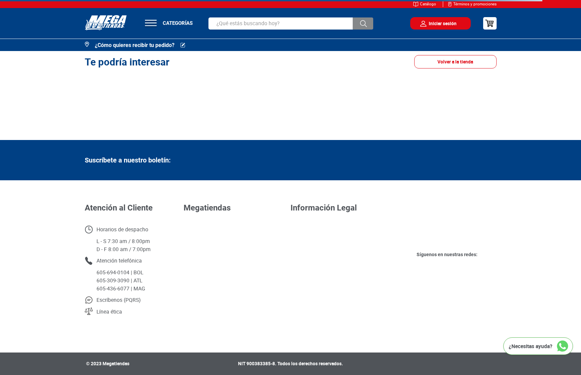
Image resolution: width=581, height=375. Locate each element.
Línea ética (109, 311)
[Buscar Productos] (363, 23)
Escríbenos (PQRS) (118, 299)
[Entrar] (435, 23)
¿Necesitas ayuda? (530, 346)
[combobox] (290, 23)
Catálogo (428, 3)
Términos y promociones (475, 3)
